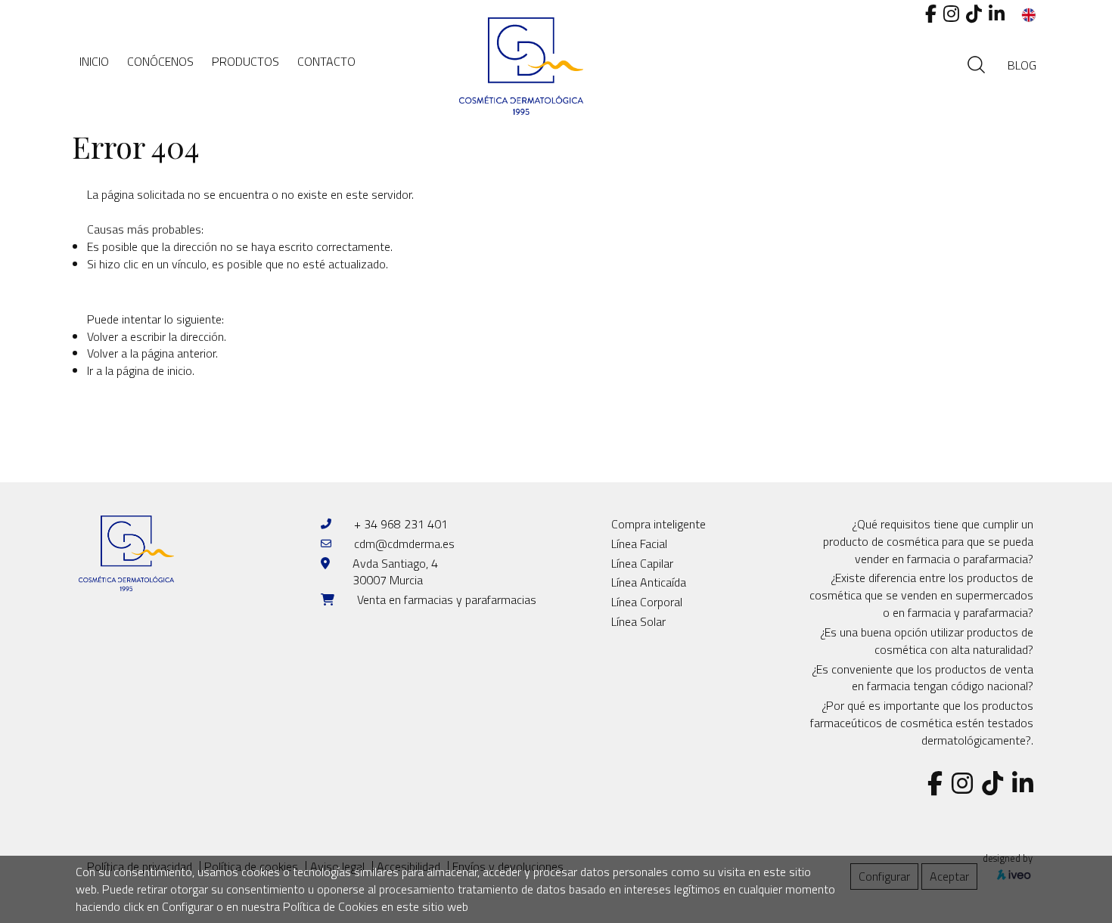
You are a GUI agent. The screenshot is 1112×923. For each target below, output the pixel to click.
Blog (1022, 65)
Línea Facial (639, 543)
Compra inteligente (658, 524)
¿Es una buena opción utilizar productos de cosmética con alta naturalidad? (926, 640)
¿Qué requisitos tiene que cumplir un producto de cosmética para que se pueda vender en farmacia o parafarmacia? (928, 541)
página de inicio (154, 370)
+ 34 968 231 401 (401, 524)
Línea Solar (638, 621)
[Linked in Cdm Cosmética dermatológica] (997, 14)
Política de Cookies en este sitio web (375, 906)
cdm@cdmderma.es (404, 543)
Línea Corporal (646, 602)
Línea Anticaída (648, 582)
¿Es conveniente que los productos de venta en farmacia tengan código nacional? (922, 677)
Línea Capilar (642, 563)
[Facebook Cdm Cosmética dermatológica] (931, 14)
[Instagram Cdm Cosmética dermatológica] (951, 14)
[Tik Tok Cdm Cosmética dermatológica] (974, 14)
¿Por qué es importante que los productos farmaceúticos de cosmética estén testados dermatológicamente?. (921, 722)
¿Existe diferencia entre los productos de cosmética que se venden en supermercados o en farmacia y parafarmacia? (921, 594)
